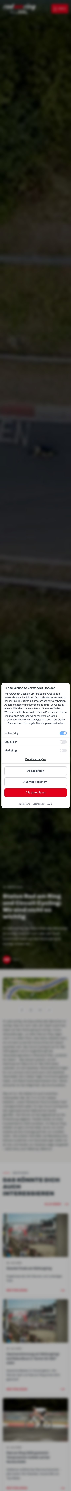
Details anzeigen (35, 759)
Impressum (24, 804)
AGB (49, 804)
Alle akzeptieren (36, 792)
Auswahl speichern (35, 781)
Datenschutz (38, 804)
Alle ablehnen (35, 770)
